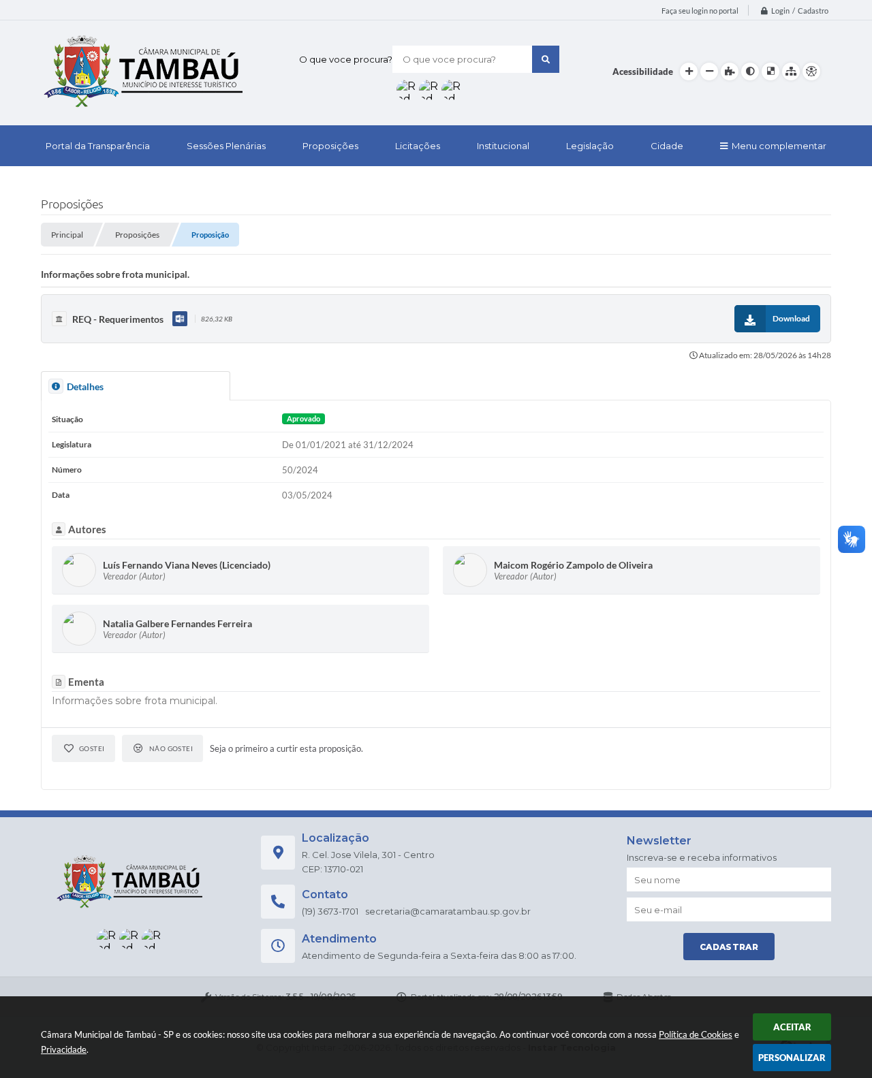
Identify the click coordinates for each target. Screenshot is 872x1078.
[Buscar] (545, 59)
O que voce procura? (345, 59)
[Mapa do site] (791, 71)
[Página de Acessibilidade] (811, 71)
